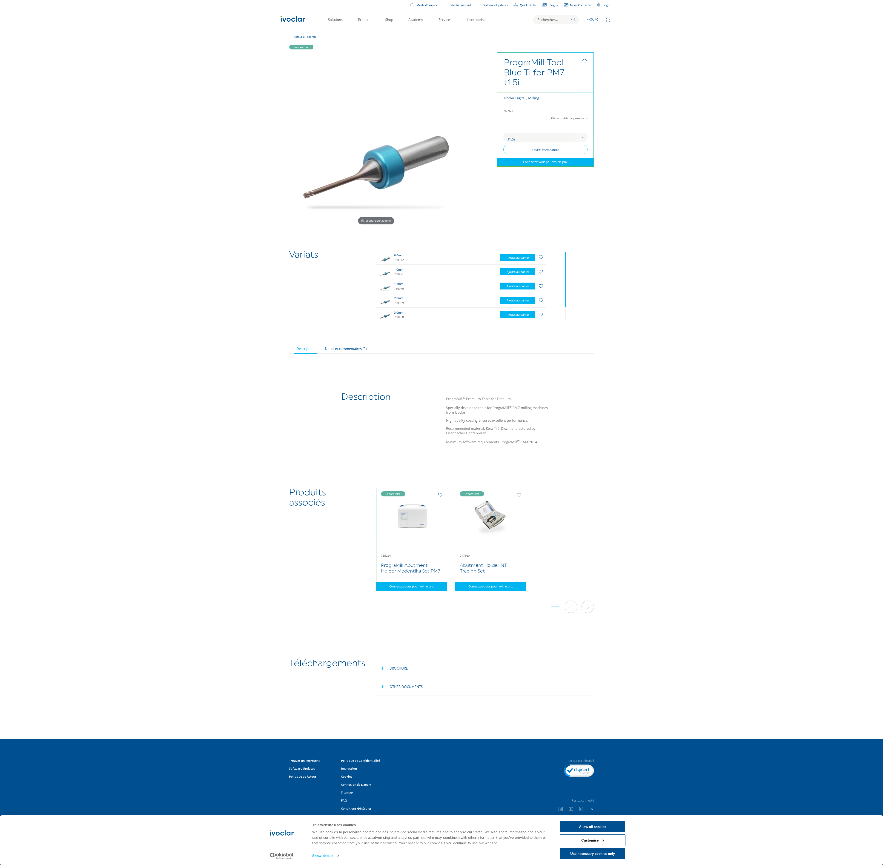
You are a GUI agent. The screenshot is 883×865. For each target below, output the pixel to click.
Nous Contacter (581, 5)
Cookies (346, 776)
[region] (471, 285)
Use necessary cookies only (592, 854)
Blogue (553, 5)
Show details (322, 856)
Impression (349, 768)
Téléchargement (460, 5)
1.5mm (399, 284)
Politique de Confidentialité (361, 761)
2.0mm (399, 298)
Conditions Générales (356, 808)
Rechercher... (547, 19)
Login (606, 5)
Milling (533, 98)
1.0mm (399, 269)
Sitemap (347, 792)
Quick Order (528, 5)
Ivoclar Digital (514, 98)
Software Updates (495, 5)
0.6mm (399, 255)
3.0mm (399, 312)
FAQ (344, 800)
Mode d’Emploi (426, 5)
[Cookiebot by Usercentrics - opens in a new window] (282, 856)
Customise (590, 840)
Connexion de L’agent (356, 784)
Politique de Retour (302, 776)
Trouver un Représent (304, 761)
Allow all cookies (592, 827)
